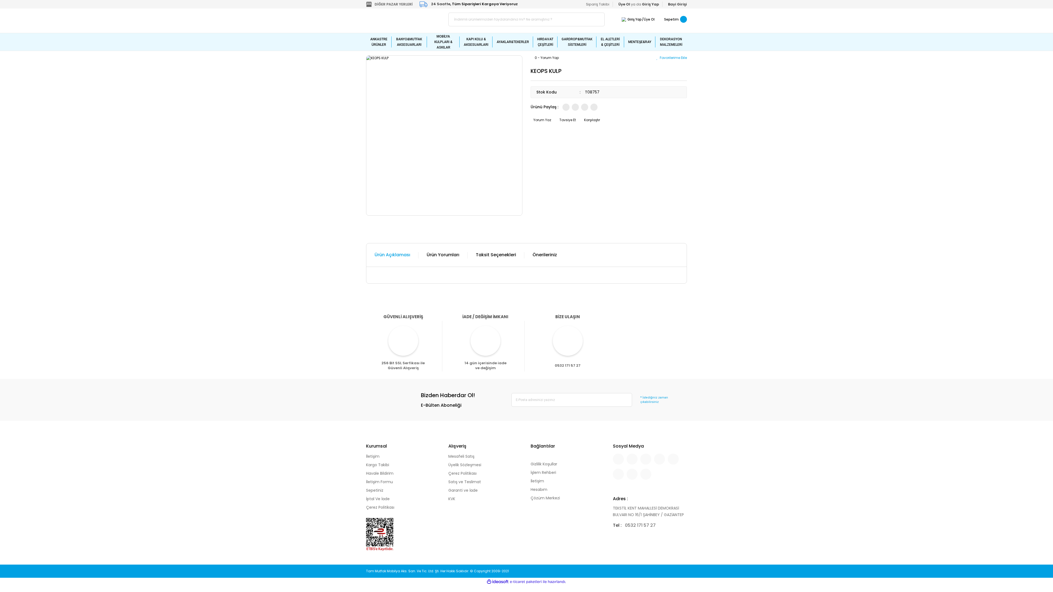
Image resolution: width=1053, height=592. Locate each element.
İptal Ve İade (378, 499)
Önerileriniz (545, 255)
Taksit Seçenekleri (496, 255)
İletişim (373, 456)
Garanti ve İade (463, 490)
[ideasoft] (498, 581)
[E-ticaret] (526, 581)
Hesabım (539, 489)
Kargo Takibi (377, 465)
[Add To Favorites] (671, 57)
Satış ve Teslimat (464, 482)
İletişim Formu (379, 482)
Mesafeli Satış (461, 456)
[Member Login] (624, 19)
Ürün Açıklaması (392, 255)
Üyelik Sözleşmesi (464, 465)
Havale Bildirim (380, 473)
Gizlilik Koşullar (544, 464)
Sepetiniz (374, 490)
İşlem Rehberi (543, 472)
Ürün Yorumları (443, 255)
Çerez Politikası (380, 507)
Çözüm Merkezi (545, 498)
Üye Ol (649, 19)
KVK (451, 499)
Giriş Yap (634, 19)
